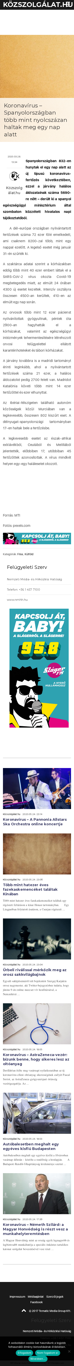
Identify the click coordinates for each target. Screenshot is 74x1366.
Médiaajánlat (36, 1296)
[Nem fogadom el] (69, 1351)
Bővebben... (38, 1358)
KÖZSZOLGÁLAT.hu (38, 4)
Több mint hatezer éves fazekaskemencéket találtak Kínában (30, 889)
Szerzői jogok (55, 1296)
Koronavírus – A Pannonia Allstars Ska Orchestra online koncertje (35, 821)
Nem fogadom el (47, 1352)
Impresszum (17, 1296)
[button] (67, 4)
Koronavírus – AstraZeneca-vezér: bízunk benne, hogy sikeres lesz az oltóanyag (36, 1059)
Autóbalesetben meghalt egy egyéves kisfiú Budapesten (31, 1146)
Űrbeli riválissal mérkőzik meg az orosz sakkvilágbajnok (35, 972)
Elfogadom (24, 1352)
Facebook (36, 1302)
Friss (20, 554)
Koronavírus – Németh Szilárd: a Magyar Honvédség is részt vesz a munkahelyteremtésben (35, 1229)
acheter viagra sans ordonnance (60, 600)
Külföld (29, 554)
